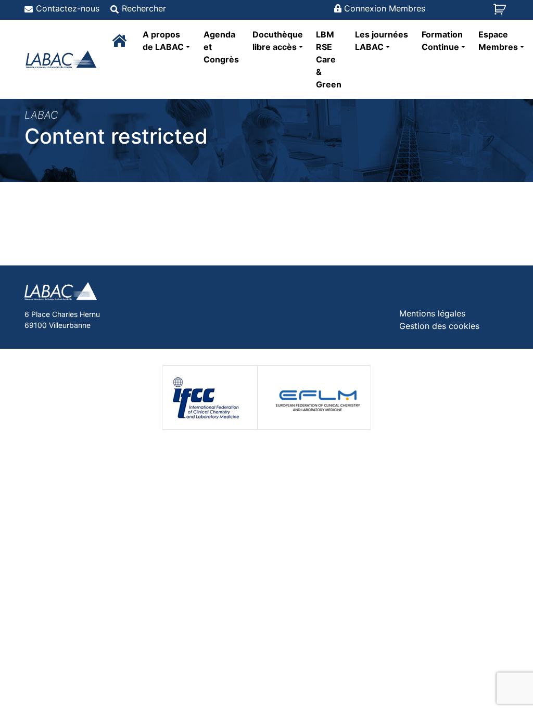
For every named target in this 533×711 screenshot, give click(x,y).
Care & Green (328, 59)
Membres (498, 40)
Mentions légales (432, 313)
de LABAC (163, 40)
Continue (442, 40)
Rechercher (144, 8)
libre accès (277, 40)
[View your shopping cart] (501, 12)
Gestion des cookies (439, 326)
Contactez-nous (67, 8)
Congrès (221, 47)
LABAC (381, 40)
